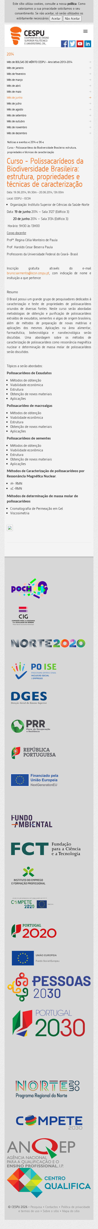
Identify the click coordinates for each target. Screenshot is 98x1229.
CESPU (28, 36)
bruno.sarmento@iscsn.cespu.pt (28, 273)
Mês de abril (14, 85)
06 (40, 142)
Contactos (51, 1207)
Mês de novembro (17, 127)
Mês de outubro (16, 121)
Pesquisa (36, 1207)
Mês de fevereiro (16, 74)
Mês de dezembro (17, 133)
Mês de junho (14, 97)
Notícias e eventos (17, 142)
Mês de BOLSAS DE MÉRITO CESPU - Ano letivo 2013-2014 (39, 62)
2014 (33, 142)
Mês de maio (14, 91)
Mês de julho (14, 103)
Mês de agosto (15, 109)
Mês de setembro (16, 115)
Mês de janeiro (15, 68)
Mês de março (15, 79)
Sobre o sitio (51, 1211)
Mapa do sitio (71, 1211)
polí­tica (72, 3)
